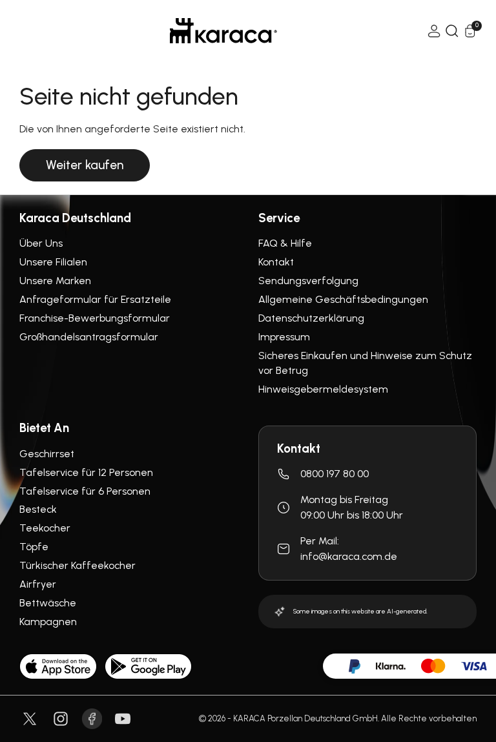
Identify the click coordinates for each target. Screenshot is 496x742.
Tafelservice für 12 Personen (86, 472)
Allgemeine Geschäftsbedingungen (343, 299)
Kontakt (276, 262)
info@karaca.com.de (348, 556)
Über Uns (41, 243)
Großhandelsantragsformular (88, 337)
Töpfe (33, 547)
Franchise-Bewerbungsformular (94, 318)
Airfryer (37, 584)
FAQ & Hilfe (285, 243)
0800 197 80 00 (334, 474)
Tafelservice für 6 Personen (84, 491)
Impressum (284, 337)
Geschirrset (46, 454)
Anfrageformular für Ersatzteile (95, 299)
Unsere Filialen (53, 262)
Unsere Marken (55, 280)
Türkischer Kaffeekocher (77, 565)
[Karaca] (223, 30)
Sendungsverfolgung (308, 280)
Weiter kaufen (84, 165)
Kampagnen (48, 621)
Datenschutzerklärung (311, 318)
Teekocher (44, 528)
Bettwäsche (47, 603)
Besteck (38, 509)
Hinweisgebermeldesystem (323, 389)
